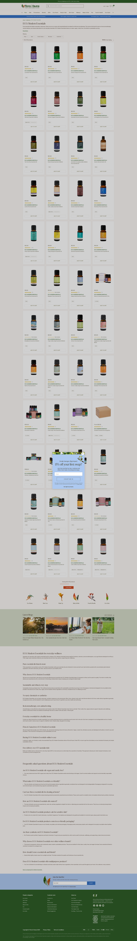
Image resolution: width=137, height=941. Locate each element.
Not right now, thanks (68, 486)
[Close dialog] (82, 453)
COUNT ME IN (68, 479)
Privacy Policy (79, 484)
